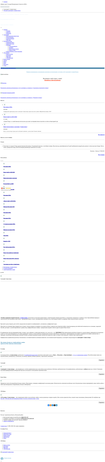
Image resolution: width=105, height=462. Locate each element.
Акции (5, 60)
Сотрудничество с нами (9, 269)
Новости (8, 32)
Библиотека (6, 436)
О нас (5, 65)
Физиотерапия (9, 37)
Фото (4, 63)
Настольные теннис (14, 49)
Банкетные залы (10, 43)
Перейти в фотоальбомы (52, 80)
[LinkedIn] (56, 405)
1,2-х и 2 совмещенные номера (80, 355)
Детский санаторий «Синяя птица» (12, 10)
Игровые (8, 45)
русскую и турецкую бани (29, 398)
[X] (54, 405)
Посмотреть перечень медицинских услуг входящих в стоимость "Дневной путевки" (21, 97)
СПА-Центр (6, 52)
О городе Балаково (8, 268)
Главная (5, 1)
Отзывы (8, 30)
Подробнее (101, 360)
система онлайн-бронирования (8, 68)
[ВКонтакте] (48, 405)
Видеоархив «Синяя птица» (10, 267)
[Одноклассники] (50, 405)
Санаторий (6, 34)
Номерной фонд (10, 42)
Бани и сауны (9, 54)
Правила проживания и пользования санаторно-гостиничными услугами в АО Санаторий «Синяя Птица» (52, 71)
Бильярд (11, 47)
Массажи (8, 40)
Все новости (101, 134)
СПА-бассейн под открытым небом (13, 398)
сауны (37, 398)
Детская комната (13, 46)
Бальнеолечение (10, 38)
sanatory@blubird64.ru (8, 421)
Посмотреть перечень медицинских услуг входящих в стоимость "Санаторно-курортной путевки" (25, 88)
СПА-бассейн (9, 58)
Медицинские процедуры (12, 36)
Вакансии (8, 33)
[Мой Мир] (52, 405)
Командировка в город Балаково (14, 51)
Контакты (5, 64)
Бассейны (8, 55)
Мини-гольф (12, 50)
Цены (4, 61)
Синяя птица (4, 426)
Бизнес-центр (6, 59)
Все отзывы (101, 154)
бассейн (2, 398)
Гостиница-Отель (7, 41)
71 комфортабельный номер (31, 355)
